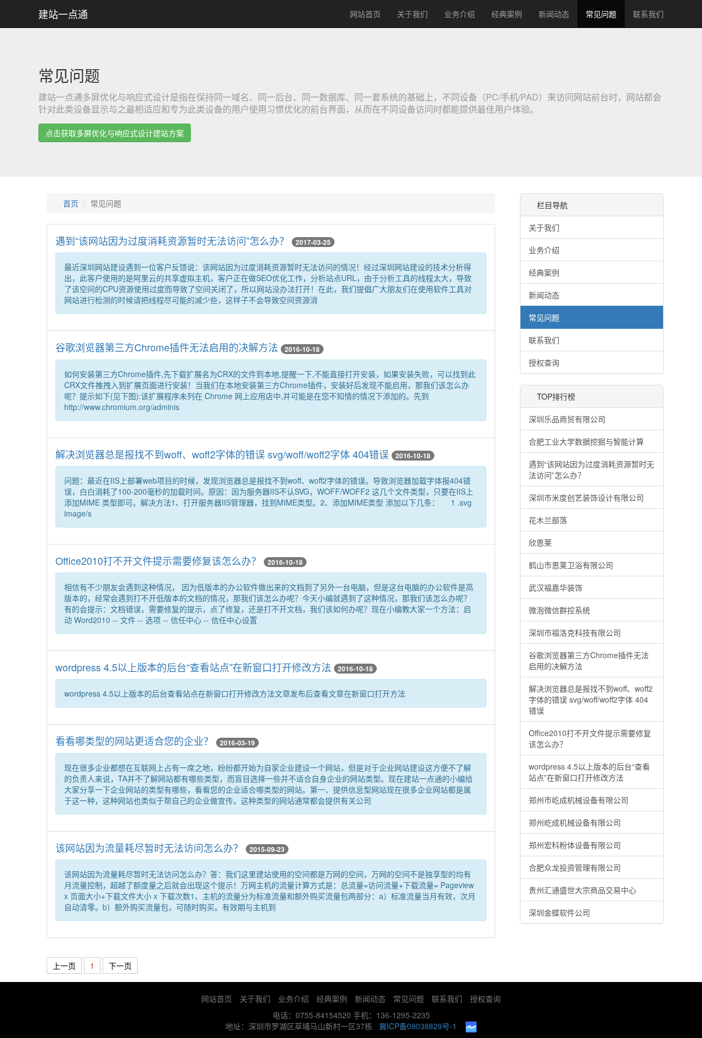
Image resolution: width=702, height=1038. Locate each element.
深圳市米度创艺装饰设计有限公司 (586, 497)
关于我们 (412, 13)
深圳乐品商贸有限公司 (567, 418)
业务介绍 (459, 13)
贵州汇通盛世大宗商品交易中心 (582, 889)
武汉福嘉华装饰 (555, 587)
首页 (70, 203)
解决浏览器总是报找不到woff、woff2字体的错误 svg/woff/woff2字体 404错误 (222, 454)
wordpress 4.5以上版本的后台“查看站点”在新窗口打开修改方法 (193, 667)
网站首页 (365, 13)
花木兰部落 (548, 519)
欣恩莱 (540, 542)
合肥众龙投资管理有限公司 (575, 867)
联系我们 (648, 13)
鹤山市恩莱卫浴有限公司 (571, 564)
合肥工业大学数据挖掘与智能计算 (586, 441)
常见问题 (601, 13)
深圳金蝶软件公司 (559, 912)
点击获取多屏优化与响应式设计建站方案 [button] (115, 132)
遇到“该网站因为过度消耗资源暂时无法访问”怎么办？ (172, 240)
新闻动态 (554, 13)
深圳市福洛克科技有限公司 (575, 632)
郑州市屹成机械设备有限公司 (579, 799)
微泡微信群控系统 (559, 609)
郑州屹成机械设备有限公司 (575, 822)
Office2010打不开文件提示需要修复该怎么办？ (158, 560)
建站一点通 (63, 14)
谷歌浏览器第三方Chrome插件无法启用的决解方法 (166, 347)
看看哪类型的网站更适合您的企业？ (134, 740)
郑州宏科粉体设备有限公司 (575, 844)
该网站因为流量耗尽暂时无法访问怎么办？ (149, 847)
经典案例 (506, 13)
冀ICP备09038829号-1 (418, 1025)
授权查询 (544, 362)
